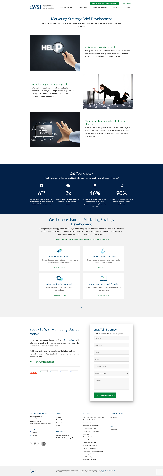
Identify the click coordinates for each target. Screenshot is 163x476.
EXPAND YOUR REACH (59, 268)
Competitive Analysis (88, 423)
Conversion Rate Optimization (91, 420)
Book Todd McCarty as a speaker (65, 438)
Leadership (59, 423)
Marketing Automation (89, 454)
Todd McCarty (70, 340)
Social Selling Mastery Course (91, 445)
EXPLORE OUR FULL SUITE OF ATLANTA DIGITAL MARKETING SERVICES (80, 239)
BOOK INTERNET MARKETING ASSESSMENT (104, 3)
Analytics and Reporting (89, 459)
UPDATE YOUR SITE (103, 295)
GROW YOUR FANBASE (59, 295)
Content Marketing (88, 437)
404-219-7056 (127, 3)
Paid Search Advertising (89, 448)
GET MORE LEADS (103, 268)
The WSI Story (60, 420)
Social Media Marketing (89, 442)
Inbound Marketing (88, 440)
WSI (103, 472)
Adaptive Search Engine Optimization (93, 451)
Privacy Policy (102, 470)
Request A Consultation (62, 435)
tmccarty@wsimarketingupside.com (42, 423)
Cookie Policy (112, 470)
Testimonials (113, 420)
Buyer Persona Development (90, 425)
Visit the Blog (113, 429)
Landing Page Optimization (90, 428)
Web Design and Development (91, 431)
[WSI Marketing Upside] (42, 4)
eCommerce (86, 434)
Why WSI (58, 417)
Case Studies (113, 417)
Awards (58, 425)
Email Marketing (87, 457)
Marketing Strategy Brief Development (93, 417)
